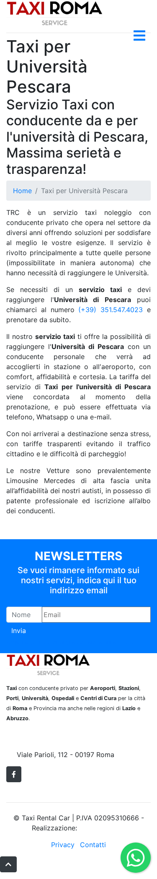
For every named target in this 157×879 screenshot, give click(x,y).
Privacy (63, 844)
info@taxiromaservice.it (54, 744)
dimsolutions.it (102, 828)
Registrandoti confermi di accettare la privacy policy (72, 642)
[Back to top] (8, 864)
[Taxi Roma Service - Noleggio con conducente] (54, 12)
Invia (18, 630)
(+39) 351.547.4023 (110, 309)
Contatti (93, 844)
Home (22, 190)
